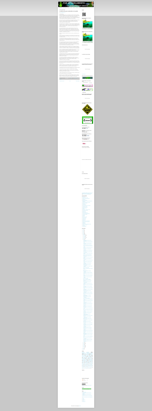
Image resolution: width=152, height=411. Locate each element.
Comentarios (84, 380)
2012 (83, 232)
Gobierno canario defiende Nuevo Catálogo (87, 355)
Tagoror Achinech (84, 217)
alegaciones (85, 366)
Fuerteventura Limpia (85, 206)
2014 (83, 230)
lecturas (88, 368)
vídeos (87, 358)
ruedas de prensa (83, 367)
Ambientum (84, 215)
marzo (84, 345)
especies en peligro (85, 360)
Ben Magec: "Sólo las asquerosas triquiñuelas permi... (86, 314)
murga (90, 368)
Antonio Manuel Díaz (88, 367)
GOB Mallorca (84, 223)
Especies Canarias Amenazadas (86, 198)
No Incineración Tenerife (85, 210)
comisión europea (85, 368)
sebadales (90, 356)
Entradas (84, 379)
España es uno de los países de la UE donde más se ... (87, 318)
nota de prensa (84, 356)
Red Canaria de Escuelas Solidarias (86, 205)
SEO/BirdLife (84, 199)
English (80, 7)
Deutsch (77, 7)
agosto (84, 238)
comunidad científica (90, 359)
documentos (88, 361)
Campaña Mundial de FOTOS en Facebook (87, 7)
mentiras (83, 365)
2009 (83, 348)
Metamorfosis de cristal (85, 207)
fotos (88, 363)
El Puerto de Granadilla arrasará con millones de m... (87, 290)
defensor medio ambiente (84, 363)
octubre (84, 236)
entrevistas (90, 358)
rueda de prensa (84, 361)
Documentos (64, 7)
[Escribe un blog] (66, 78)
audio (83, 362)
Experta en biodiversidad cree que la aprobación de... (87, 282)
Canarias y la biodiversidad (86, 267)
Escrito (91, 365)
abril (83, 344)
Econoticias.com (84, 218)
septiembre (84, 237)
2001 (83, 349)
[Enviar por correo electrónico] (65, 78)
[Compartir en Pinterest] (68, 78)
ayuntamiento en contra (84, 359)
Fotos (71, 7)
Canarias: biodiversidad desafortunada (87, 254)
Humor (92, 361)
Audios (68, 7)
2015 (83, 229)
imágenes (85, 364)
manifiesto (86, 362)
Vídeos (74, 7)
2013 (83, 231)
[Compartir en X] (67, 78)
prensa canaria (85, 352)
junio (83, 342)
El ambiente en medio (85, 214)
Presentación (60, 7)
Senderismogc (84, 219)
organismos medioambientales (87, 353)
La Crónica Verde (84, 226)
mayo (84, 343)
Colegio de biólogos (87, 365)
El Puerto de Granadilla (85, 278)
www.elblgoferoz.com (62, 12)
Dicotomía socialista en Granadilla (86, 279)
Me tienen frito (84, 211)
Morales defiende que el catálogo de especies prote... (87, 295)
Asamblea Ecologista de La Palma (86, 202)
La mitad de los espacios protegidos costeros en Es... (87, 317)
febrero (84, 346)
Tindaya (82, 366)
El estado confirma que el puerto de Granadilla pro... (87, 264)
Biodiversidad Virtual (85, 200)
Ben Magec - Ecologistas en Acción (86, 209)
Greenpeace (84, 225)
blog (82, 368)
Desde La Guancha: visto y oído (86, 221)
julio (83, 239)
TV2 (91, 367)
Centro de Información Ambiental (86, 213)
